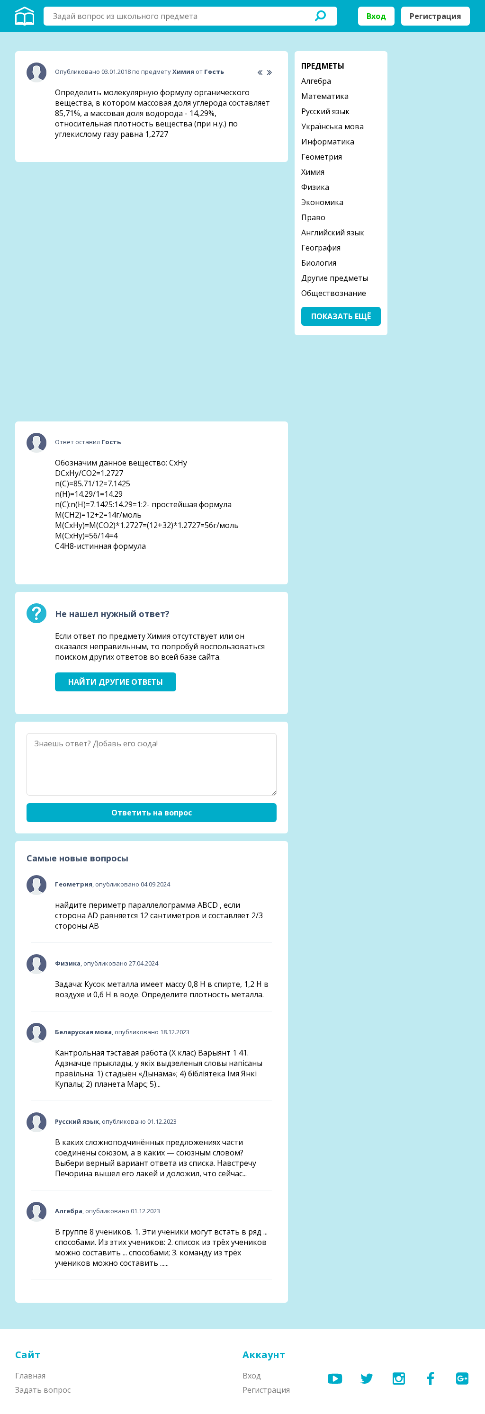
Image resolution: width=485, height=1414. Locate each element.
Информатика (327, 141)
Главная (30, 1375)
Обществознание (333, 293)
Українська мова (332, 126)
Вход (376, 16)
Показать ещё (341, 316)
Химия (312, 172)
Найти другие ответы (115, 682)
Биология (318, 263)
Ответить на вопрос (151, 812)
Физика (315, 187)
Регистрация (435, 16)
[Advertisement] (86, 229)
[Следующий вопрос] (269, 72)
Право (313, 217)
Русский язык (325, 111)
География (321, 247)
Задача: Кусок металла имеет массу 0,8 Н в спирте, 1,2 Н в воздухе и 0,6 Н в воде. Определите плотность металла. (162, 989)
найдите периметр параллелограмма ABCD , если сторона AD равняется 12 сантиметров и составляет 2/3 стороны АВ (159, 915)
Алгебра (316, 81)
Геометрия (321, 157)
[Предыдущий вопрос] (259, 72)
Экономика (322, 202)
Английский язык (332, 232)
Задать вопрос (43, 1390)
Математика (325, 96)
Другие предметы (334, 278)
